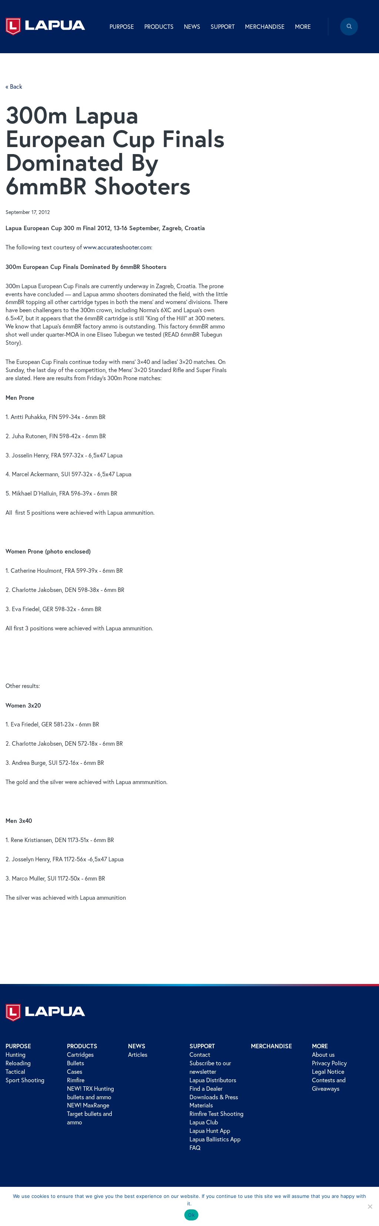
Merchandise (265, 26)
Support (202, 1046)
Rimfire (75, 1080)
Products (82, 1046)
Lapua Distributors (213, 1080)
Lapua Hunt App (210, 1130)
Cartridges (80, 1054)
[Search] (349, 32)
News (136, 1046)
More (320, 1046)
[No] (369, 1206)
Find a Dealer (206, 1088)
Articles (137, 1054)
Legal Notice (328, 1071)
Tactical (15, 1071)
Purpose (18, 1046)
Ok (191, 1215)
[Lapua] (45, 26)
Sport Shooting (25, 1080)
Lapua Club (204, 1122)
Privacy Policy (329, 1063)
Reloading (18, 1063)
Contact (200, 1054)
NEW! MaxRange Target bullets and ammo (89, 1113)
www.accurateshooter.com (117, 247)
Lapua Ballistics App (215, 1139)
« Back (14, 86)
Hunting (16, 1054)
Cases (74, 1071)
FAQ (195, 1147)
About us (323, 1054)
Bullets (75, 1063)
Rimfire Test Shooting (217, 1113)
